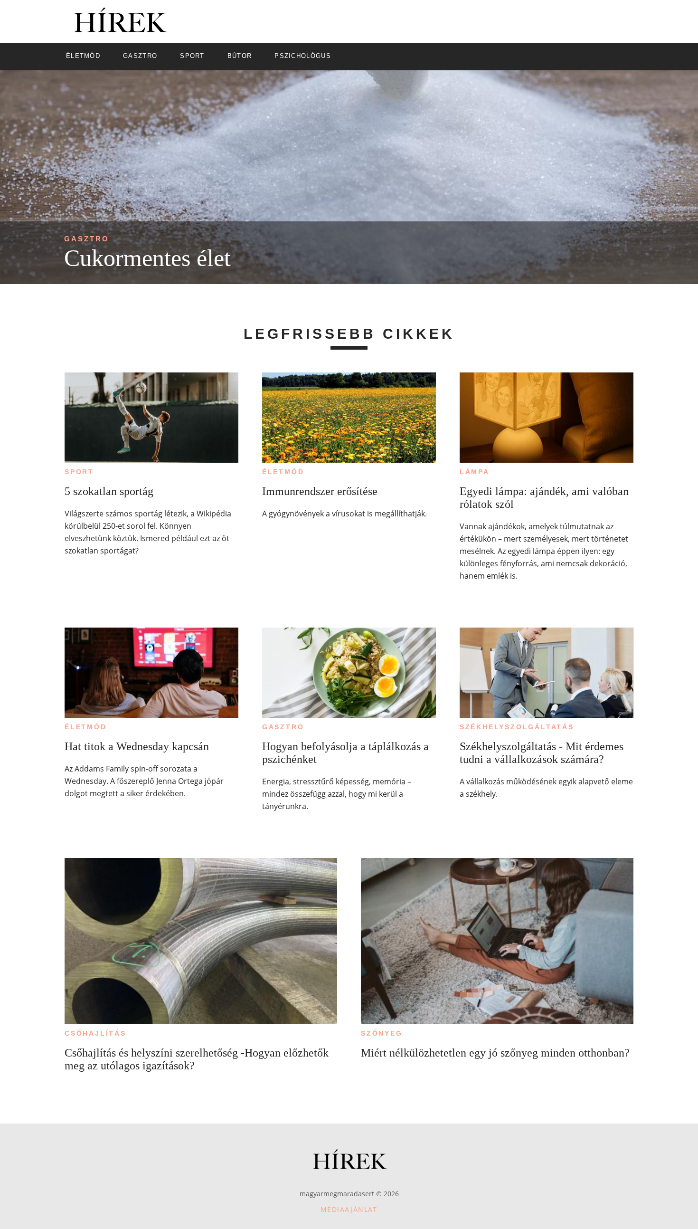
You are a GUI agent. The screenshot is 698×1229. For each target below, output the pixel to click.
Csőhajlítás (95, 1033)
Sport (79, 472)
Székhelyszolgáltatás (517, 727)
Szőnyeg (382, 1033)
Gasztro (86, 239)
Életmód (283, 472)
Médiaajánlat (349, 1209)
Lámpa (475, 472)
